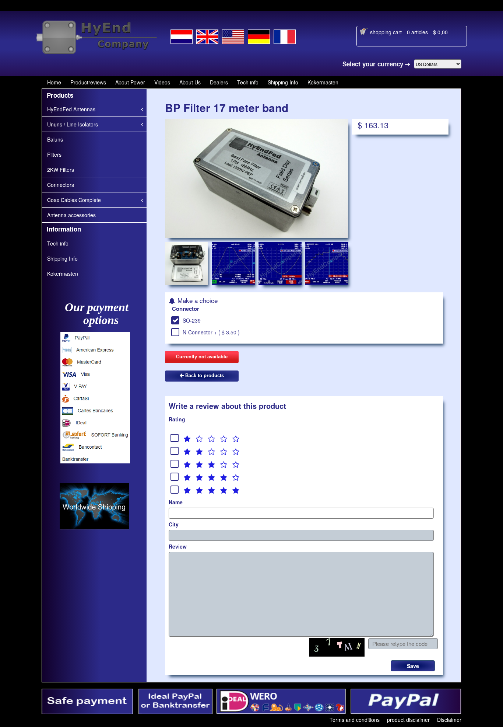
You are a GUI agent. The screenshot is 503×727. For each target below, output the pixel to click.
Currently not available (202, 356)
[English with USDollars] (233, 35)
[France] (285, 35)
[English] (207, 35)
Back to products (204, 375)
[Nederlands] (181, 35)
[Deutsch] (259, 35)
